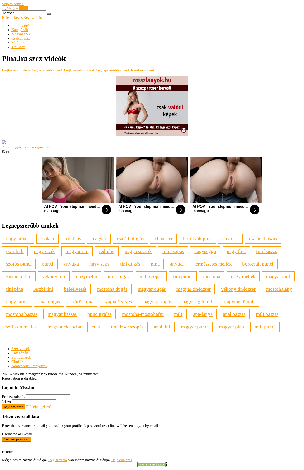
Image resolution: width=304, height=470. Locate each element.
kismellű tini (19, 276)
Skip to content (13, 4)
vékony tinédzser (238, 289)
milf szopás (151, 276)
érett (96, 326)
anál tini (162, 326)
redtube (106, 251)
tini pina (14, 289)
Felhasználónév (13, 397)
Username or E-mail (17, 434)
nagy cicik (44, 251)
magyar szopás (157, 301)
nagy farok (17, 301)
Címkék (17, 362)
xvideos (73, 238)
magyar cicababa (64, 326)
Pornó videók (21, 26)
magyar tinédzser (193, 289)
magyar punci (195, 326)
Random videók (143, 70)
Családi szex (20, 38)
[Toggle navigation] (4, 9)
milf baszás (267, 314)
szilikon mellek (21, 326)
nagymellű (86, 276)
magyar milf (278, 276)
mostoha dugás (112, 289)
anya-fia (230, 238)
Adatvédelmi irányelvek (29, 366)
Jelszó (6, 402)
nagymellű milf (239, 301)
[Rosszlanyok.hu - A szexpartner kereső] (152, 134)
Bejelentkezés (12, 17)
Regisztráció (33, 17)
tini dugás (130, 263)
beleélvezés (75, 289)
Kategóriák (19, 30)
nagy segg (99, 263)
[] (49, 14)
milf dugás (118, 276)
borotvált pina (197, 238)
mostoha (211, 276)
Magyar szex (21, 34)
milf (178, 314)
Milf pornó (19, 43)
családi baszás (263, 238)
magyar (98, 238)
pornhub (15, 251)
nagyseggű (205, 251)
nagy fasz (236, 251)
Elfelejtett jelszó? (39, 407)
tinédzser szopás (127, 326)
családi (47, 238)
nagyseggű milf (198, 301)
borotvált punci (257, 263)
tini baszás (266, 251)
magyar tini (77, 251)
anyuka (71, 263)
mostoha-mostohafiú (143, 314)
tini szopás (173, 251)
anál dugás (49, 301)
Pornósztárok (21, 357)
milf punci (265, 326)
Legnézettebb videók (47, 70)
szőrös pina (82, 301)
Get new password (16, 439)
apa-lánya (203, 314)
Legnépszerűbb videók (113, 70)
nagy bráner (18, 238)
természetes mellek (213, 263)
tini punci (183, 276)
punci (47, 263)
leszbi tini (43, 289)
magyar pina (231, 326)
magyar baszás (62, 314)
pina (155, 263)
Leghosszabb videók (79, 70)
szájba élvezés (118, 301)
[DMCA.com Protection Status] (152, 466)
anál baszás (234, 314)
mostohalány (279, 289)
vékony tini (53, 276)
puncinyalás (99, 314)
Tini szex (18, 47)
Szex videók (20, 349)
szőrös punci (19, 263)
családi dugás (130, 238)
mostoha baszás (21, 314)
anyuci (177, 263)
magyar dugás (152, 289)
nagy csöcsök (138, 251)
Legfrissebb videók (16, 70)
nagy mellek (243, 276)
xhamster (163, 238)
